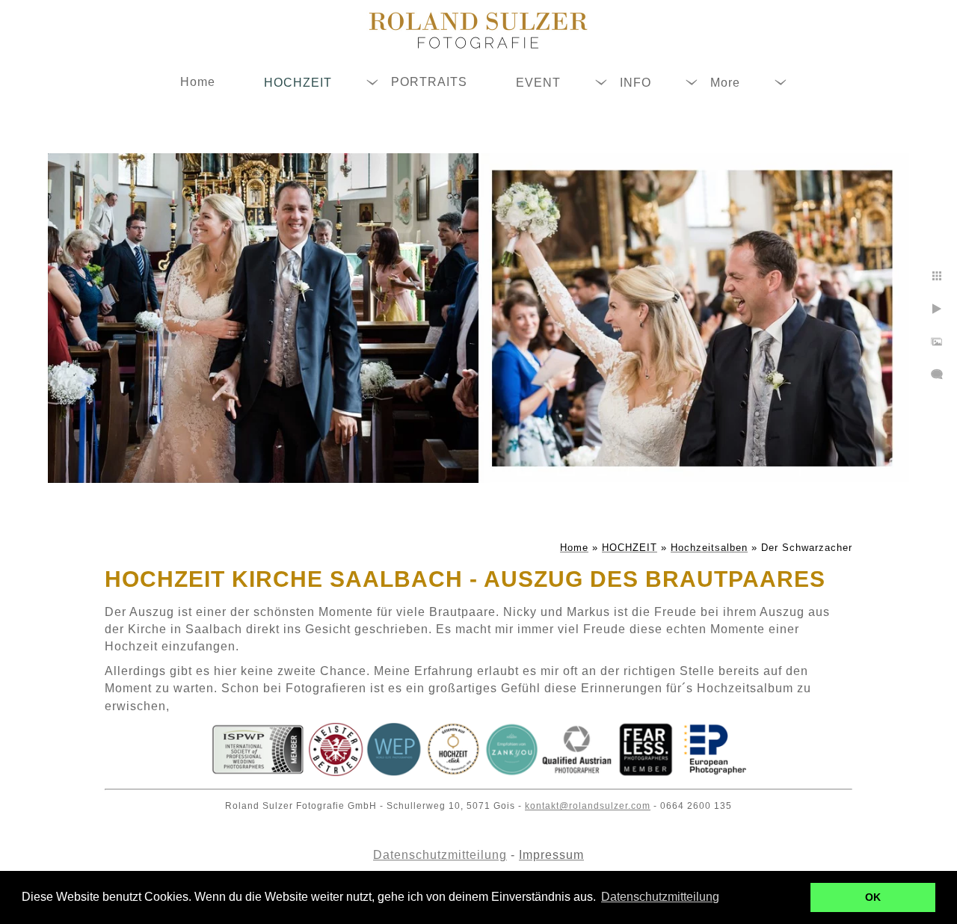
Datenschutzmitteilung (440, 854)
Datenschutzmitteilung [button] (660, 896)
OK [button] (873, 897)
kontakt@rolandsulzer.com (587, 806)
